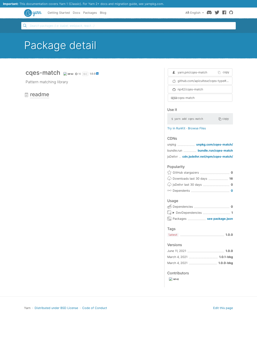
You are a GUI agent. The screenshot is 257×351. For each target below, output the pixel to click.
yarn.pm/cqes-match (192, 72)
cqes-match (186, 98)
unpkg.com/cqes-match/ (214, 144)
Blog (103, 12)
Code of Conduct (94, 308)
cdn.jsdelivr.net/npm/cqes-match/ (207, 156)
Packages (90, 12)
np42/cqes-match (190, 89)
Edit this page (223, 308)
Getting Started (59, 12)
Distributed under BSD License (56, 308)
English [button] (195, 12)
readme (39, 94)
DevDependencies (189, 212)
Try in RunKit (176, 128)
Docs (76, 12)
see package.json (220, 219)
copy (226, 72)
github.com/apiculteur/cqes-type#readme (205, 81)
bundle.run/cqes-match (215, 150)
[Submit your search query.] (25, 26)
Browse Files (197, 128)
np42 (70, 74)
